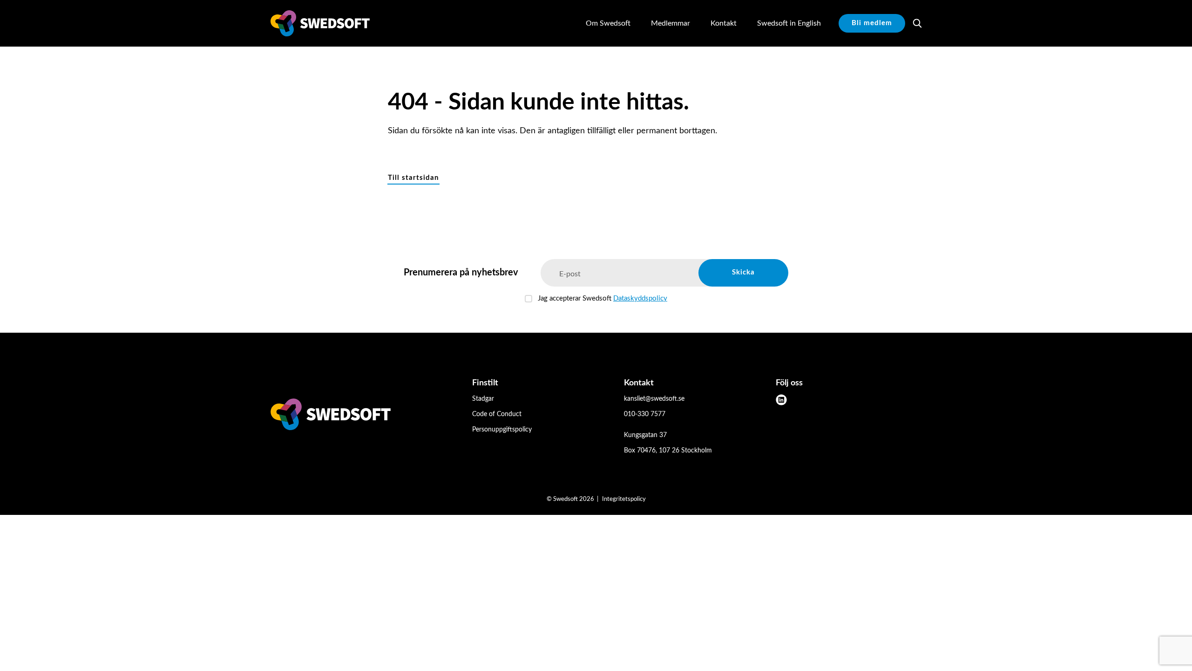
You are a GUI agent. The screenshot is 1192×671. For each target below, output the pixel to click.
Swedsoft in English (789, 23)
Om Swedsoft (608, 23)
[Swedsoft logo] (330, 416)
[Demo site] (320, 23)
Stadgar (483, 399)
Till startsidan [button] (413, 177)
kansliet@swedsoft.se (654, 399)
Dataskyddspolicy (640, 298)
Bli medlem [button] (872, 23)
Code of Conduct (497, 414)
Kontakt (724, 23)
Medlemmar (670, 23)
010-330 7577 (644, 414)
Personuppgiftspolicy (502, 429)
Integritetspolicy (624, 499)
